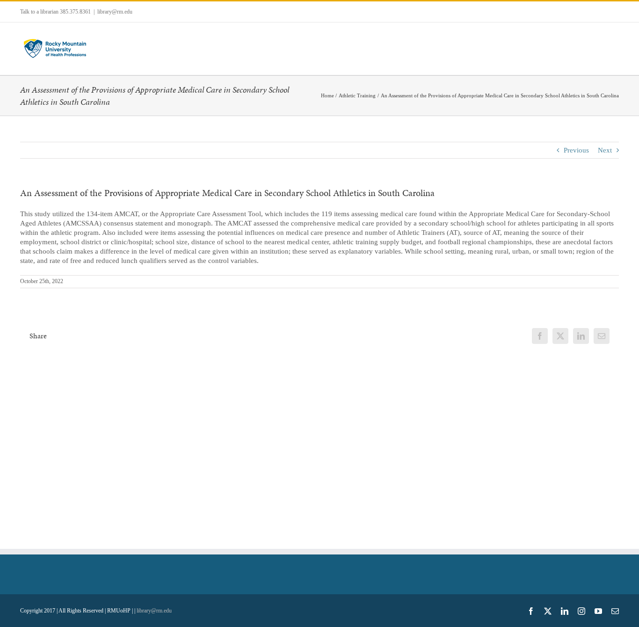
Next (605, 150)
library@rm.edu (114, 11)
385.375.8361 (75, 11)
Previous (576, 150)
